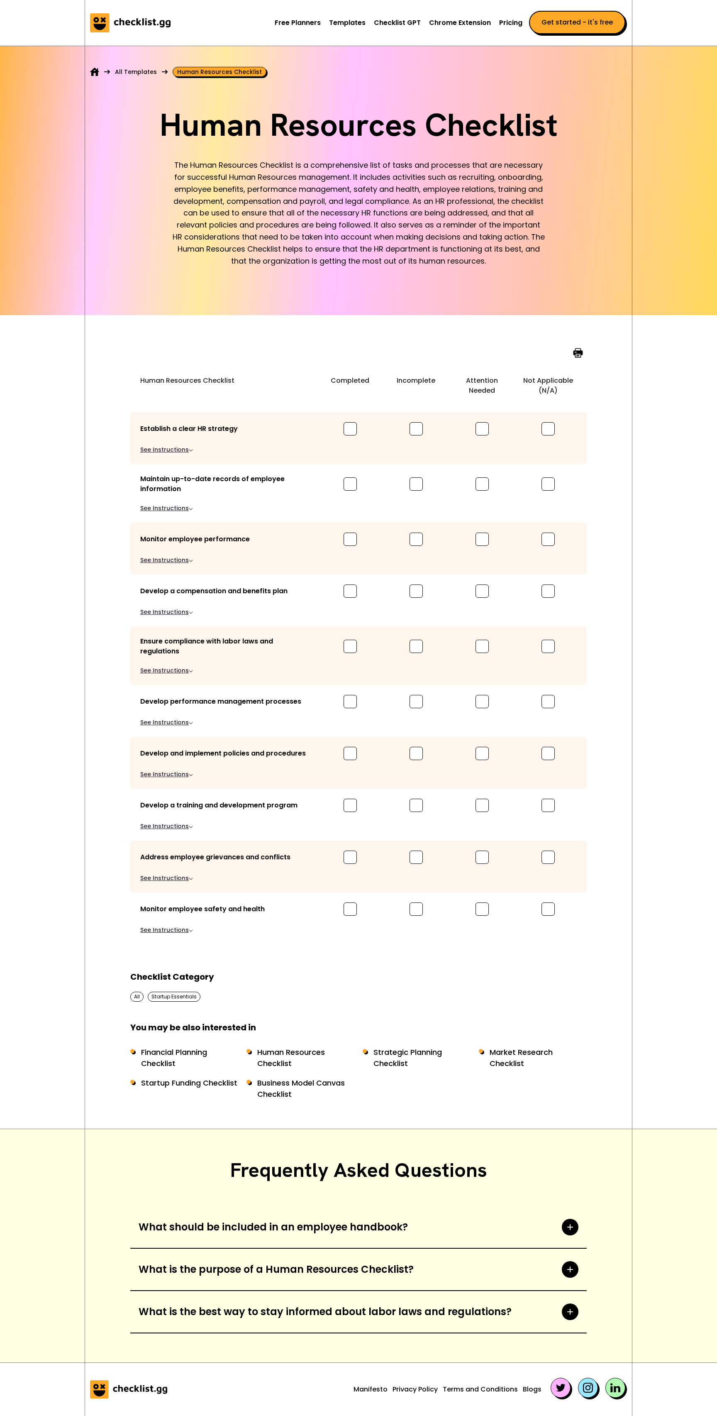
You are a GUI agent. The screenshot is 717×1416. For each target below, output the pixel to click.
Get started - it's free (577, 22)
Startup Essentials (174, 996)
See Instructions (164, 449)
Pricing (510, 22)
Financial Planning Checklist (174, 1058)
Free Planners (298, 22)
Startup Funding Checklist (189, 1083)
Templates (347, 22)
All (137, 996)
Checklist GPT (397, 22)
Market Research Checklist (521, 1058)
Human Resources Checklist (291, 1058)
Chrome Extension (460, 22)
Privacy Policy (415, 1389)
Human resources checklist (219, 72)
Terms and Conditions (480, 1389)
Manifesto (371, 1389)
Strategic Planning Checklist (407, 1058)
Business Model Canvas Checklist (301, 1088)
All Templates (136, 72)
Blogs (532, 1389)
